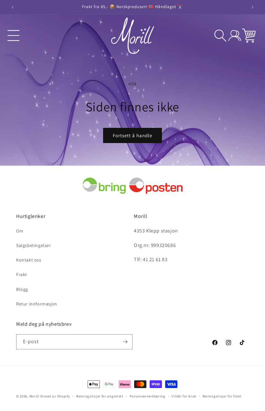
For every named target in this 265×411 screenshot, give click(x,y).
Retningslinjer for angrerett (99, 396)
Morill (34, 396)
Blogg (22, 289)
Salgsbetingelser (33, 245)
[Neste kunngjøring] (252, 7)
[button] (13, 35)
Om (19, 231)
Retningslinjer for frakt (222, 396)
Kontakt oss (28, 260)
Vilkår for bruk (184, 396)
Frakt (21, 274)
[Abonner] (125, 341)
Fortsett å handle (132, 135)
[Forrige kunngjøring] (12, 7)
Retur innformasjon (36, 304)
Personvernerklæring (147, 396)
